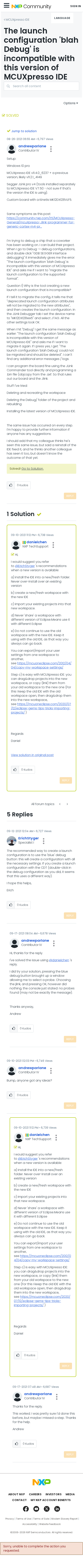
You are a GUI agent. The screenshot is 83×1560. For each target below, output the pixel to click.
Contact (19, 1500)
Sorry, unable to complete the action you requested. (34, 1548)
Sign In (75, 6)
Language (62, 18)
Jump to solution (24, 131)
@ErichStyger (25, 566)
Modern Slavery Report (64, 1519)
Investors (54, 1494)
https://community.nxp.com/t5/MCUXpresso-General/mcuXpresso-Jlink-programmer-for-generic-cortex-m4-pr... (41, 222)
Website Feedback (50, 1524)
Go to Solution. (32, 468)
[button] (51, 149)
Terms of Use (23, 1519)
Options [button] (69, 103)
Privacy (9, 1519)
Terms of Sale (41, 1519)
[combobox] (41, 86)
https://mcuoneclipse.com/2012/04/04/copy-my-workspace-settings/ (41, 665)
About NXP (16, 1494)
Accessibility (29, 1524)
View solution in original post (32, 755)
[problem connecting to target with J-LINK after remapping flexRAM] (67, 804)
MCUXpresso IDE (18, 19)
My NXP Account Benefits (51, 1500)
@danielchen (59, 960)
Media (70, 1494)
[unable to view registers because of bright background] (60, 804)
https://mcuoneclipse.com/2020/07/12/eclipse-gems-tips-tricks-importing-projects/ (41, 708)
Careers (35, 1494)
